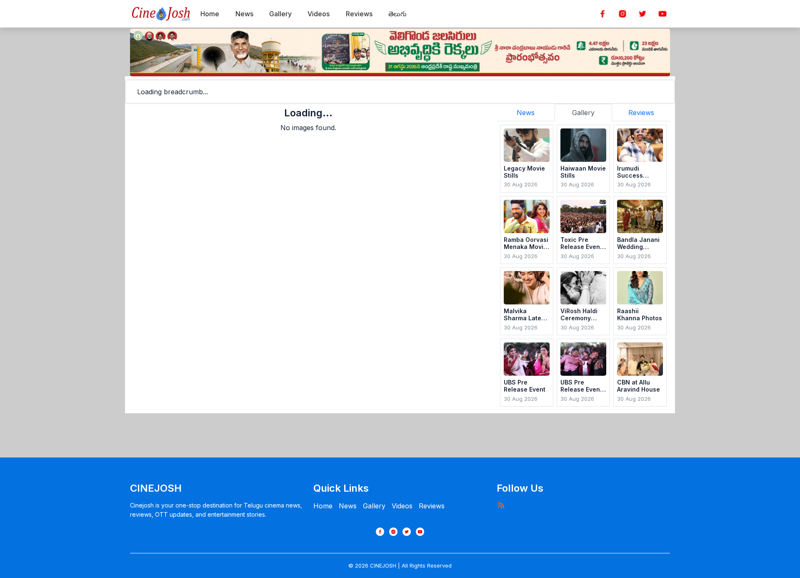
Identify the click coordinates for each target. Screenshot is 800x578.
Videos (402, 506)
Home (322, 506)
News (348, 506)
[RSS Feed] (501, 505)
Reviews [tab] (641, 112)
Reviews (432, 506)
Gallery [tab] (583, 112)
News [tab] (526, 112)
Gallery (374, 506)
